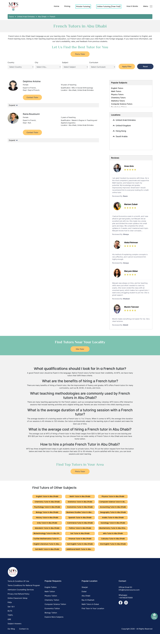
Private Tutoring (83, 6)
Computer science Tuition (55, 604)
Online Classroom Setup (17, 598)
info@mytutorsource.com (129, 590)
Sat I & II (11, 606)
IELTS (10, 611)
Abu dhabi (86, 596)
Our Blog (11, 629)
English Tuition (51, 587)
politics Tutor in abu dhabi (80, 528)
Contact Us (24, 629)
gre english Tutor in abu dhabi (113, 544)
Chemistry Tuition (52, 600)
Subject (65, 62)
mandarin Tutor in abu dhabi (47, 528)
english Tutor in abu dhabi (47, 496)
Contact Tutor (32, 97)
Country (11, 62)
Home (56, 6)
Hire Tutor (80, 349)
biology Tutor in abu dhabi (47, 512)
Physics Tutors (117, 94)
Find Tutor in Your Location (93, 608)
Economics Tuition (52, 608)
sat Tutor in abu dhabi (79, 533)
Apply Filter (126, 66)
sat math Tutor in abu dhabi (47, 549)
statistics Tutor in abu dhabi (80, 502)
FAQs (10, 602)
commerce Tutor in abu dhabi (80, 523)
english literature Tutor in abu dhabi (48, 544)
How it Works (132, 6)
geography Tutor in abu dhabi (113, 512)
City (36, 62)
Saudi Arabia (121, 136)
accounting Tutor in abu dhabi (113, 507)
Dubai (84, 591)
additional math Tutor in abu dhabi (81, 549)
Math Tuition (50, 591)
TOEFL (10, 615)
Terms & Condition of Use (18, 581)
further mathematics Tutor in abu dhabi (48, 538)
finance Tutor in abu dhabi (80, 538)
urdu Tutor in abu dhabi (47, 523)
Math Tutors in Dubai (90, 604)
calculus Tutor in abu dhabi (113, 538)
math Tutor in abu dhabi (80, 496)
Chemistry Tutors (118, 98)
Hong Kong (121, 131)
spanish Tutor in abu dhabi (79, 517)
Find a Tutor (80, 54)
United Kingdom (123, 125)
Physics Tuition (51, 596)
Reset (145, 66)
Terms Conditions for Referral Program (24, 585)
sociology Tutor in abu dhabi (113, 523)
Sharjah (85, 587)
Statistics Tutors (118, 101)
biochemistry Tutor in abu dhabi (113, 528)
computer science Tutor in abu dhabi (113, 502)
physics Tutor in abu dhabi (113, 496)
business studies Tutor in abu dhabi (81, 512)
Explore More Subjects (54, 617)
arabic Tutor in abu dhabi (113, 517)
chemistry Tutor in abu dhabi (47, 502)
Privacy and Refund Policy (18, 594)
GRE (9, 619)
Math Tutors (116, 91)
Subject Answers (14, 623)
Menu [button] (145, 6)
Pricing (67, 6)
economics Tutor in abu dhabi (80, 507)
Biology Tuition (51, 613)
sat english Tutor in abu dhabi (80, 544)
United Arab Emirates (126, 120)
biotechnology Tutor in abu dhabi (48, 533)
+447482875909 (126, 598)
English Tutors (117, 88)
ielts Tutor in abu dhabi (113, 533)
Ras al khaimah (88, 600)
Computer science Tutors (121, 104)
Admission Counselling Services (21, 590)
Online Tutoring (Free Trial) (109, 6)
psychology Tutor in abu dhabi (47, 507)
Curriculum (93, 62)
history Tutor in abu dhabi (47, 517)
